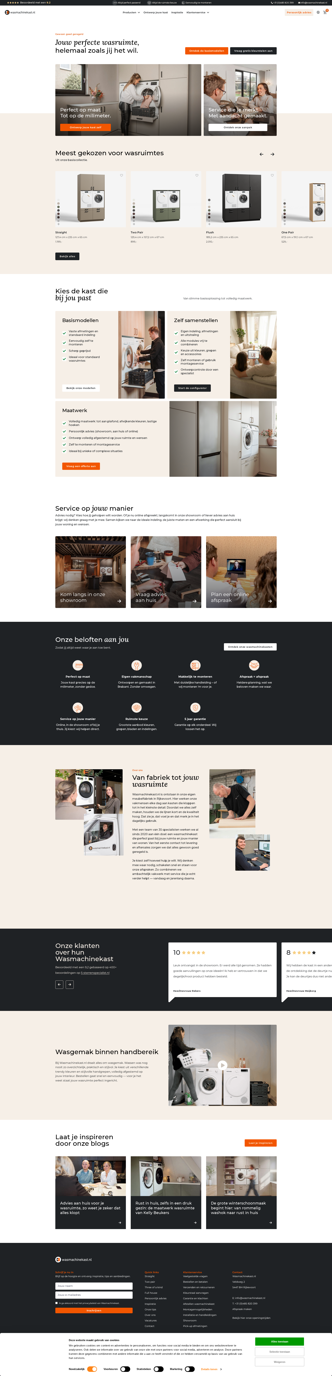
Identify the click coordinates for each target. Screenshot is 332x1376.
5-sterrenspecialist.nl (95, 972)
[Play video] (222, 1065)
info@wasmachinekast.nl (314, 2)
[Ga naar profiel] (318, 12)
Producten (129, 12)
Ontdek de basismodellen (206, 50)
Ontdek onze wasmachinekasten (250, 646)
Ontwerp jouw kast (156, 12)
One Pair (288, 232)
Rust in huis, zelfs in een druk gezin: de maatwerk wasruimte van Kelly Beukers (165, 1208)
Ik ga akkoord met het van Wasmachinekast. (89, 1303)
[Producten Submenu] (139, 12)
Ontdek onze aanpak (238, 127)
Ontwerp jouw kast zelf (85, 127)
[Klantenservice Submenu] (208, 12)
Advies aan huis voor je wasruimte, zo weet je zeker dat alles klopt (90, 1208)
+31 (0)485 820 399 (283, 2)
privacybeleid (89, 1303)
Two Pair (137, 232)
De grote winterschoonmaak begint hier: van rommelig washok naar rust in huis (238, 1208)
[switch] (125, 1369)
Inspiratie (177, 12)
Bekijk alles (67, 256)
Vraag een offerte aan (81, 466)
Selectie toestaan (279, 1351)
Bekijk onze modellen (81, 388)
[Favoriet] (121, 175)
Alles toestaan (279, 1341)
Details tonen (209, 1369)
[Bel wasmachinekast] (272, 3)
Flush (210, 232)
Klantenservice (196, 12)
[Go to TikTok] (299, 3)
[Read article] (90, 1176)
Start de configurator (192, 388)
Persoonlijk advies (299, 12)
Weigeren (279, 1361)
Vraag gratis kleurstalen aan (253, 50)
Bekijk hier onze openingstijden (251, 1317)
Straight (61, 232)
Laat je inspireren (261, 1143)
